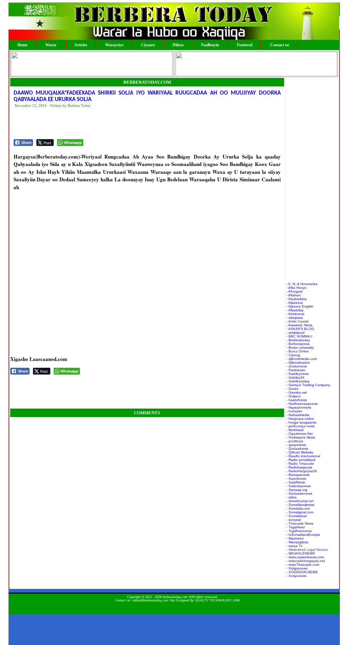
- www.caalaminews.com (305, 557)
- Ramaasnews (298, 475)
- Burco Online (297, 351)
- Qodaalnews (297, 448)
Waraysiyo (114, 45)
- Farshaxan (295, 370)
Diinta (178, 45)
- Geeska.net (296, 392)
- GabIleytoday (298, 381)
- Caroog (293, 355)
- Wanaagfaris (297, 542)
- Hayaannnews (298, 407)
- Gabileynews (297, 374)
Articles (80, 45)
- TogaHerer (295, 527)
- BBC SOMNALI (299, 336)
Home (22, 45)
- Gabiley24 (295, 377)
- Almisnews (295, 314)
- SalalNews (295, 482)
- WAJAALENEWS (300, 553)
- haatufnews (296, 400)
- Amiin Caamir (297, 321)
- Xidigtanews (297, 568)
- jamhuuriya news (300, 426)
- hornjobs (294, 411)
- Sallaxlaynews (298, 486)
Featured (245, 45)
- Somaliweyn (296, 516)
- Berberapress (298, 344)
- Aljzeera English (299, 306)
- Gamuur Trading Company (308, 385)
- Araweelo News (299, 325)
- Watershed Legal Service (307, 549)
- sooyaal (293, 520)
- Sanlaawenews (299, 493)
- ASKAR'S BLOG (300, 329)
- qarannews (296, 445)
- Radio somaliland (300, 460)
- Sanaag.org (296, 490)
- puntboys (294, 441)
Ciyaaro (148, 45)
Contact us (279, 45)
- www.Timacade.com (302, 564)
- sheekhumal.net (300, 501)
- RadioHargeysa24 (301, 471)
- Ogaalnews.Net (299, 433)
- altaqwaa (294, 317)
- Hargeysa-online (300, 418)
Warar (50, 45)
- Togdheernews (299, 531)
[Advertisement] (137, 124)
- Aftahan (293, 295)
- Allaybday (294, 310)
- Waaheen (295, 538)
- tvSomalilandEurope (303, 534)
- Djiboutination (298, 362)
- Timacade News (299, 523)
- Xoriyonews (296, 576)
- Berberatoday (298, 340)
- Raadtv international (303, 456)
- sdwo (291, 497)
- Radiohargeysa (299, 467)
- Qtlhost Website (299, 452)
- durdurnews (296, 366)
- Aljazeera (294, 302)
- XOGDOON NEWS (302, 572)
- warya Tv (294, 546)
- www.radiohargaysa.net (305, 561)
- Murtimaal (294, 430)
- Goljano (293, 396)
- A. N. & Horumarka (301, 284)
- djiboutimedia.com (301, 359)
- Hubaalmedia (297, 415)
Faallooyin (210, 45)
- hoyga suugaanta (301, 422)
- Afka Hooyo (296, 288)
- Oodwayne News (300, 437)
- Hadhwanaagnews (302, 404)
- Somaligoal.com (299, 512)
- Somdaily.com (298, 508)
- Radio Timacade (300, 463)
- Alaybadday (296, 299)
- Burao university (300, 347)
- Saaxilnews (296, 478)
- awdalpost (295, 332)
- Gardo (292, 389)
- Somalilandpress (300, 505)
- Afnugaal (294, 291)
